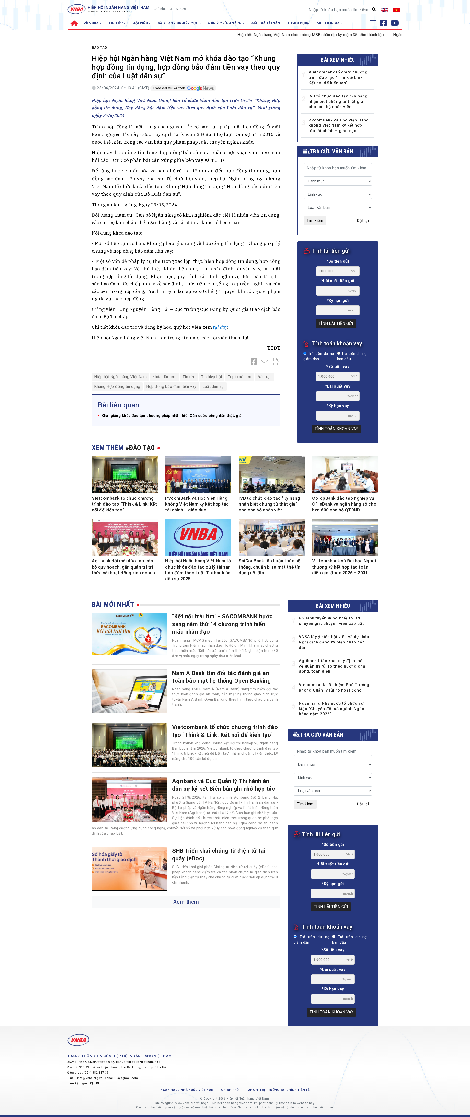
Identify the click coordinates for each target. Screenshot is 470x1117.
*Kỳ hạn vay (338, 405)
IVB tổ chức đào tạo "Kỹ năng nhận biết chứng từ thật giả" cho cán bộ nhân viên (338, 101)
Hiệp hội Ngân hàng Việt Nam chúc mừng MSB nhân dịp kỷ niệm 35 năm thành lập (287, 34)
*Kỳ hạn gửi (338, 300)
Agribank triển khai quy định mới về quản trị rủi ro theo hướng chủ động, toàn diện (332, 666)
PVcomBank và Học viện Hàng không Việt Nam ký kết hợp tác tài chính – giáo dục (339, 125)
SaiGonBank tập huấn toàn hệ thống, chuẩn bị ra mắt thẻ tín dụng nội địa (270, 566)
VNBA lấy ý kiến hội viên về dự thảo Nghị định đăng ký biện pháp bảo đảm (334, 642)
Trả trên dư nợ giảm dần (318, 356)
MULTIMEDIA (328, 23)
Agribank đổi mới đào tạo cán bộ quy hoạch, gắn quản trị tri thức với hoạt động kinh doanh (123, 566)
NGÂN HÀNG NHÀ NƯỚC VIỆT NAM (187, 1090)
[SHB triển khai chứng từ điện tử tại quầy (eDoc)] (129, 869)
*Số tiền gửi (338, 261)
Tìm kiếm (315, 220)
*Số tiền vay (337, 366)
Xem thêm (186, 902)
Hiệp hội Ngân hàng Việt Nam (120, 377)
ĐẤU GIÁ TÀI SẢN (265, 23)
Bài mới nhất (113, 604)
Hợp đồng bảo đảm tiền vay (171, 386)
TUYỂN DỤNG (298, 23)
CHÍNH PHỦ (230, 1090)
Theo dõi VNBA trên (169, 88)
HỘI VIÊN (141, 23)
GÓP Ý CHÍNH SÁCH (225, 23)
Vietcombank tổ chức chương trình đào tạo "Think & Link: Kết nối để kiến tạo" (338, 77)
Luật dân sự (213, 386)
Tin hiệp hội (211, 377)
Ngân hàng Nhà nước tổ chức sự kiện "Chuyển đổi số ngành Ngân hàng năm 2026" (331, 708)
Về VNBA (91, 23)
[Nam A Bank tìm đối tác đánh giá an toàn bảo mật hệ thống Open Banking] (129, 691)
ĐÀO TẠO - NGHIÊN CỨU (179, 23)
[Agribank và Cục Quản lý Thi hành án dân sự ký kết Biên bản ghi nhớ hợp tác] (129, 799)
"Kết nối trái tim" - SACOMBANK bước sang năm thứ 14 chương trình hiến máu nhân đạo (222, 624)
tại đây (220, 327)
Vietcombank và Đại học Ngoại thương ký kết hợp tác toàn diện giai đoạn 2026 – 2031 (344, 566)
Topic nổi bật (240, 377)
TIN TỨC (116, 23)
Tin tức (189, 377)
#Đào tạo (140, 448)
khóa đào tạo (164, 377)
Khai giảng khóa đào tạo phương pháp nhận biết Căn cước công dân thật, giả (172, 416)
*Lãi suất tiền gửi (337, 281)
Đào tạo (99, 47)
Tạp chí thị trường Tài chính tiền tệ (278, 1090)
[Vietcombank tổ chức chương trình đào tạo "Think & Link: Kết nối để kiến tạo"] (129, 745)
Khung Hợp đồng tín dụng (117, 386)
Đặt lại (363, 220)
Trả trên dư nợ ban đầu (351, 356)
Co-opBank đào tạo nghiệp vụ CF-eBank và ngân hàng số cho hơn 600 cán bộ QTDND (344, 504)
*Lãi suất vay (338, 386)
